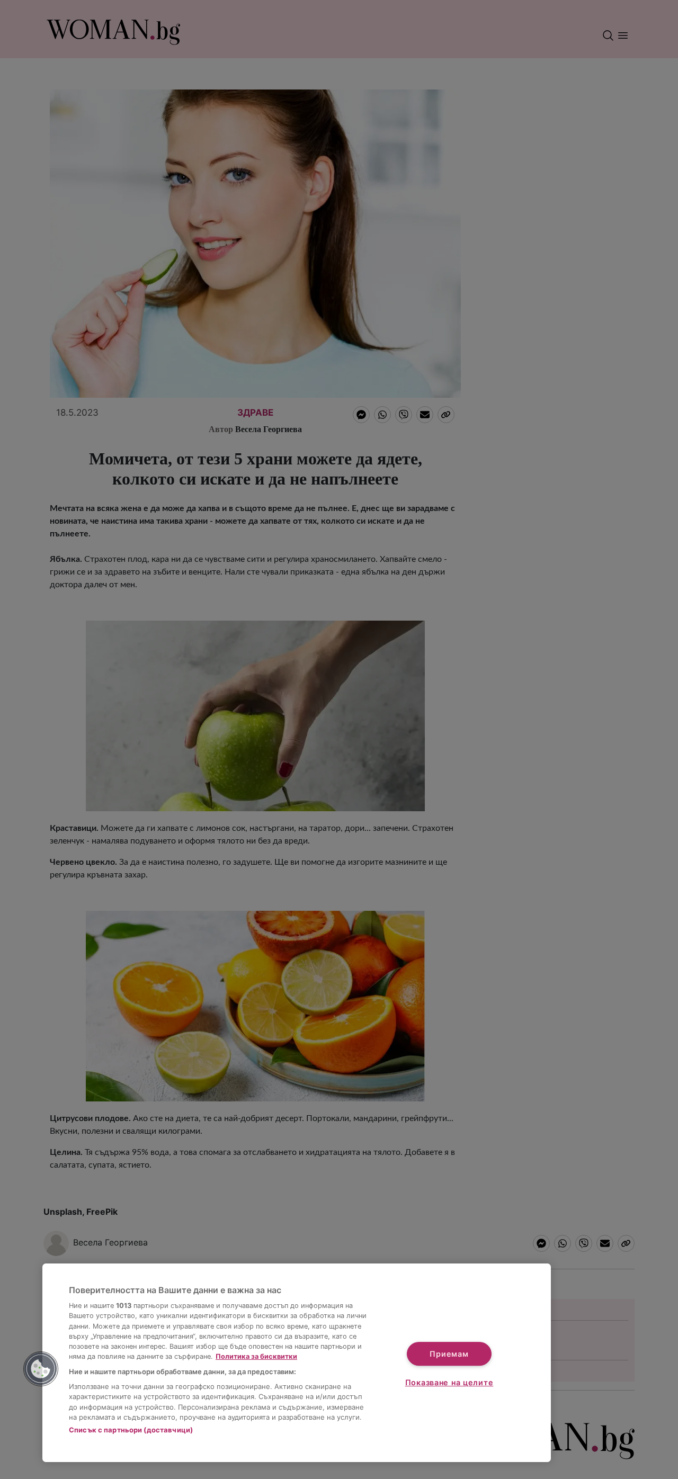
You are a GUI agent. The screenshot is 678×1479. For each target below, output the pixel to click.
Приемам (449, 1353)
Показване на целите (449, 1382)
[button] (41, 1369)
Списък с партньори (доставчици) (131, 1430)
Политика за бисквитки (256, 1356)
